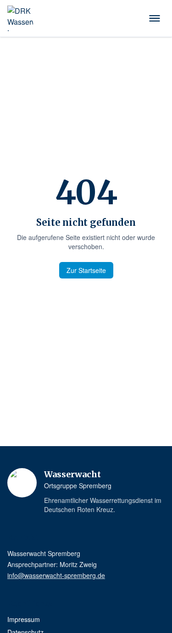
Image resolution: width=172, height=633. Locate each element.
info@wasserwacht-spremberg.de (56, 575)
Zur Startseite (86, 270)
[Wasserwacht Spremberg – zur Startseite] (20, 18)
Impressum (23, 619)
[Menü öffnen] (154, 18)
